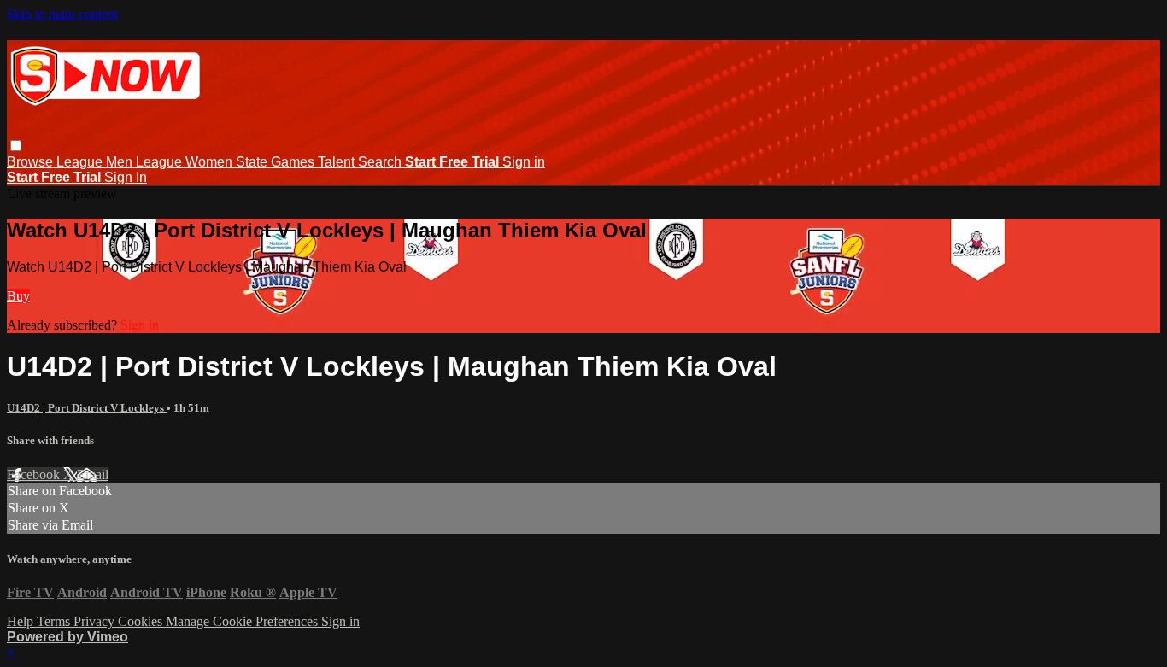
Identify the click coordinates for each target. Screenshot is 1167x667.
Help (22, 621)
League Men (96, 162)
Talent (338, 162)
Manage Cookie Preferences (243, 621)
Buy (18, 296)
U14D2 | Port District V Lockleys (87, 407)
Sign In (125, 177)
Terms (55, 621)
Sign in (523, 162)
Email (92, 474)
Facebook (35, 474)
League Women (186, 162)
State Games (277, 162)
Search (381, 162)
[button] (15, 145)
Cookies (142, 621)
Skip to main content (62, 14)
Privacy (95, 621)
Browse (31, 162)
